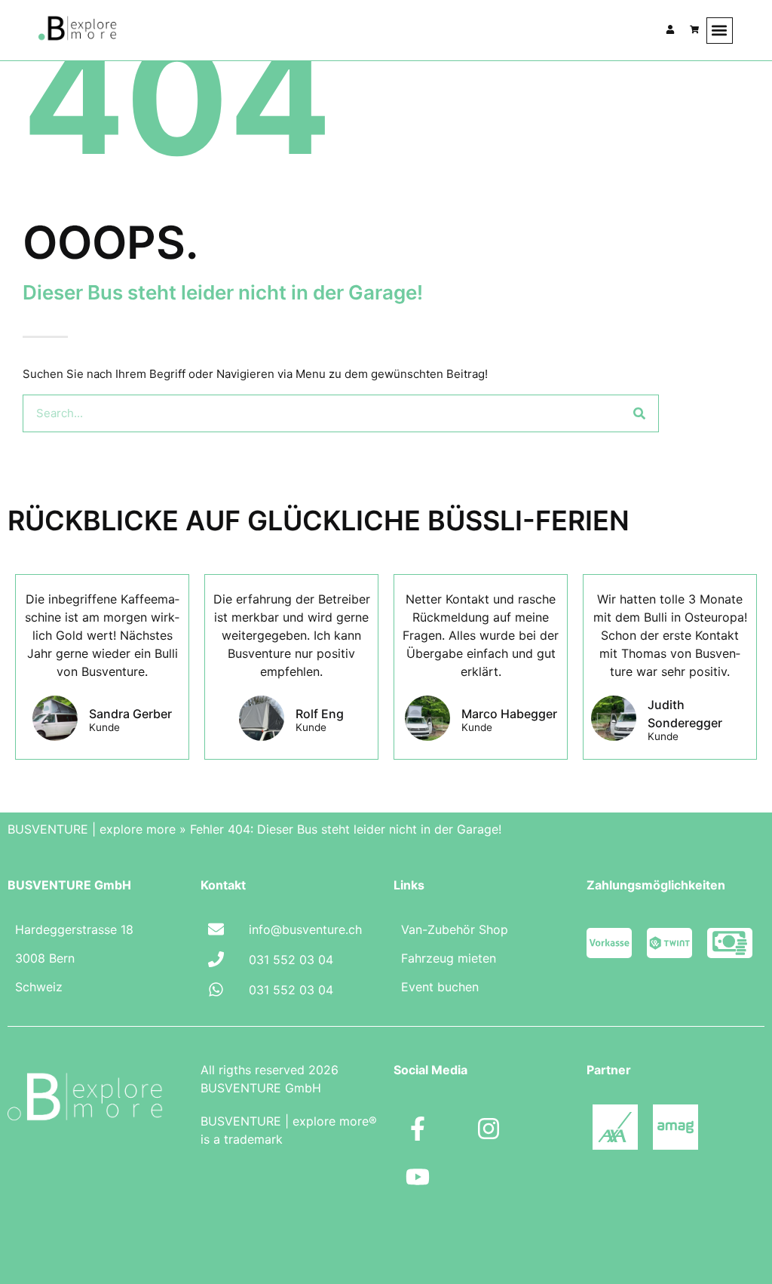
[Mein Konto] (670, 29)
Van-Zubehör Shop (454, 929)
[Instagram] (488, 1128)
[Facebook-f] (418, 1128)
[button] (719, 30)
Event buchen (440, 986)
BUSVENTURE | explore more (92, 829)
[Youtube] (418, 1177)
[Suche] (639, 413)
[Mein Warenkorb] (694, 29)
